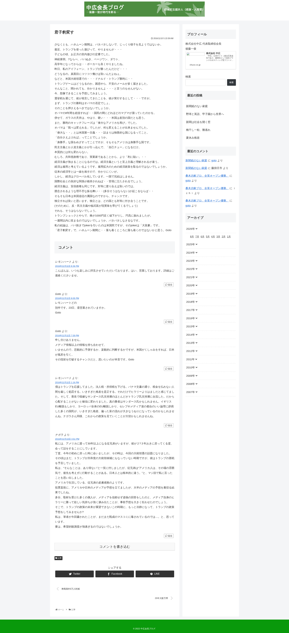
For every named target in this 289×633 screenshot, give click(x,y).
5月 (208, 236)
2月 (223, 236)
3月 (218, 236)
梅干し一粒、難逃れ (198, 129)
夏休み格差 (193, 137)
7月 (197, 236)
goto (214, 160)
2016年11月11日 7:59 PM (67, 335)
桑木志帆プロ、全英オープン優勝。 (207, 175)
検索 (188, 76)
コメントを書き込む (114, 547)
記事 (60, 558)
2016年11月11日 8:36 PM (67, 266)
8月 (192, 236)
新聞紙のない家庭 (197, 106)
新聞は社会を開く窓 (198, 122)
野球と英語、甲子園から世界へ (205, 114)
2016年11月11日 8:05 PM (67, 298)
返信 (169, 284)
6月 (202, 236)
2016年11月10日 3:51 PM (67, 439)
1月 (229, 236)
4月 (213, 236)
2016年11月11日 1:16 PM (67, 382)
